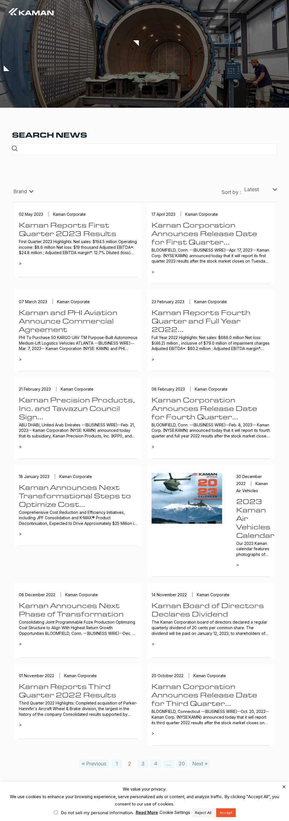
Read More (147, 812)
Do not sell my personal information (97, 812)
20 (182, 764)
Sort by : (231, 192)
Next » (199, 764)
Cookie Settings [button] (174, 812)
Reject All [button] (203, 812)
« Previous (94, 764)
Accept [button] (226, 812)
